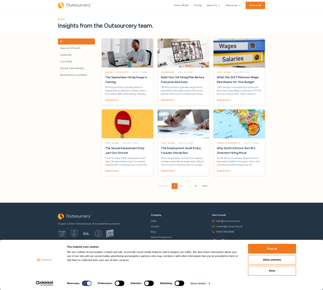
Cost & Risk (66, 61)
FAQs (154, 221)
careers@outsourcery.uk (229, 226)
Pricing (198, 5)
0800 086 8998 (225, 231)
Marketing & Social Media (73, 75)
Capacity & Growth (70, 48)
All (61, 41)
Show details (198, 283)
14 (195, 186)
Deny (272, 270)
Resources (232, 5)
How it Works (181, 5)
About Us (212, 5)
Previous (163, 186)
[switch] (119, 283)
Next (205, 186)
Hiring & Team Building (72, 68)
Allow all (272, 248)
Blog (153, 231)
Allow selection (272, 259)
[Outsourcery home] (74, 5)
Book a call (255, 5)
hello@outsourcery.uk (228, 221)
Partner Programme (161, 237)
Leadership (66, 54)
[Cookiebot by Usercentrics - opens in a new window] (44, 283)
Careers (155, 226)
